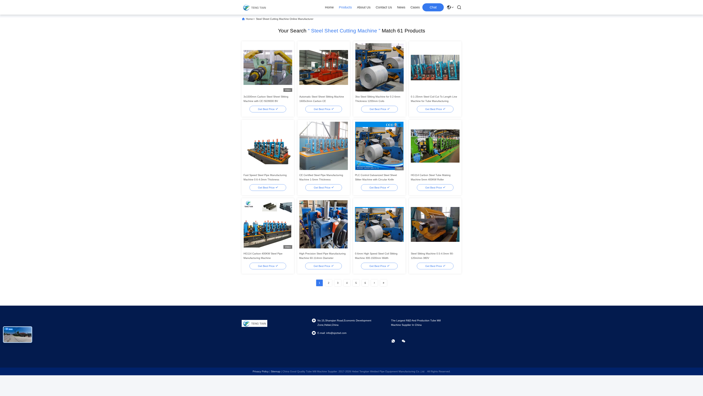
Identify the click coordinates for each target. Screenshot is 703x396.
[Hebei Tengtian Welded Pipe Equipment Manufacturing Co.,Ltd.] (254, 7)
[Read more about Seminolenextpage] (374, 283)
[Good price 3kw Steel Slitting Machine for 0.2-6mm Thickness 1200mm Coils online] (379, 67)
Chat (433, 7)
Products (345, 7)
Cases (415, 7)
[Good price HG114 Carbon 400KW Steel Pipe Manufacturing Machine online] (267, 224)
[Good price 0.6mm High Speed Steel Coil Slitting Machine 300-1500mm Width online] (379, 224)
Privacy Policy (261, 371)
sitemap (275, 371)
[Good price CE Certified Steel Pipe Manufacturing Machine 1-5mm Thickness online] (323, 146)
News (401, 7)
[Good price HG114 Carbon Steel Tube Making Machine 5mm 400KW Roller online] (435, 146)
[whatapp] (396, 341)
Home (329, 7)
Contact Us (384, 7)
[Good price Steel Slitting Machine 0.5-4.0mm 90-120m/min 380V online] (435, 224)
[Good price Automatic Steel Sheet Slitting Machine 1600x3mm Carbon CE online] (323, 67)
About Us (364, 7)
